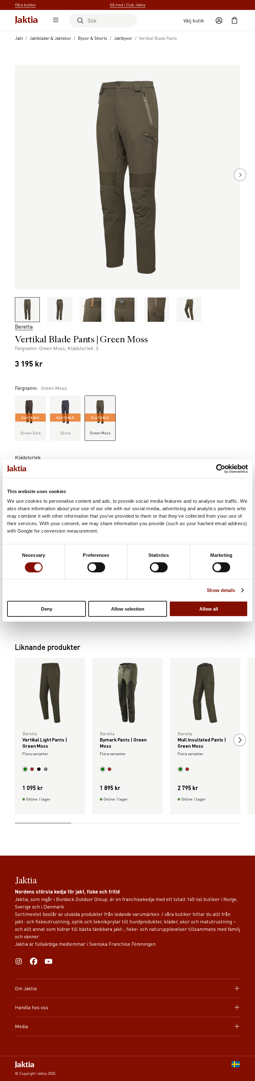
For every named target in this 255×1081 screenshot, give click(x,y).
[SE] (235, 1068)
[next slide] (240, 740)
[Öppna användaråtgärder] (219, 20)
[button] (240, 175)
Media (21, 1026)
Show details (221, 590)
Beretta (24, 326)
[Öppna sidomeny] (54, 20)
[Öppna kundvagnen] (234, 20)
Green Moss (100, 425)
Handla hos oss (31, 1007)
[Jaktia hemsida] (26, 20)
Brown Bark (31, 425)
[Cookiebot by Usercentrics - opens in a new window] (220, 468)
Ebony (65, 425)
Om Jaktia (26, 988)
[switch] (96, 567)
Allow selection (127, 609)
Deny (46, 609)
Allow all (208, 609)
